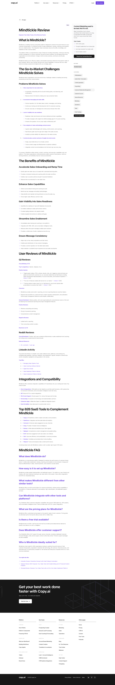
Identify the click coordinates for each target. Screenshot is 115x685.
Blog (60, 641)
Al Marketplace (78, 75)
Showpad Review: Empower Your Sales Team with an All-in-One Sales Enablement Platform (44, 568)
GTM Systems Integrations (45, 661)
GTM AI (81, 630)
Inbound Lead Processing (45, 630)
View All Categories (79, 115)
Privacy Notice (68, 677)
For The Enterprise (63, 644)
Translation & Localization (45, 647)
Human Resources (79, 97)
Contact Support (63, 661)
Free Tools (81, 636)
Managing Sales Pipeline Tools (31, 363)
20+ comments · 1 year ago (28, 345)
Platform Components (24, 630)
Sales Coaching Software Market (31, 366)
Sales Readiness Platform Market (31, 371)
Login (92, 3)
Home (80, 624)
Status (83, 677)
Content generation (79, 82)
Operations (77, 104)
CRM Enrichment (43, 658)
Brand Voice (22, 661)
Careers (81, 633)
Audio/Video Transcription (80, 78)
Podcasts (81, 639)
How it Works (22, 627)
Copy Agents (22, 647)
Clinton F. (25, 278)
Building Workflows (24, 644)
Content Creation (43, 644)
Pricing (64, 3)
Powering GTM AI (23, 633)
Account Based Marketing (45, 641)
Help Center (62, 658)
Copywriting (77, 86)
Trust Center (62, 647)
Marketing (77, 101)
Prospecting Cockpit (44, 627)
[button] (37, 3)
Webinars (61, 650)
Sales (76, 108)
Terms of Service (76, 677)
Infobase (21, 658)
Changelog (61, 663)
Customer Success (79, 93)
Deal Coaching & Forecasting (46, 633)
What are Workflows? (24, 641)
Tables (20, 655)
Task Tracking (78, 112)
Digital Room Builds (28, 368)
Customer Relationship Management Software (83, 90)
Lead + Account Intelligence (46, 655)
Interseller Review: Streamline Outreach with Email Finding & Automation (39, 561)
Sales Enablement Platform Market (32, 374)
